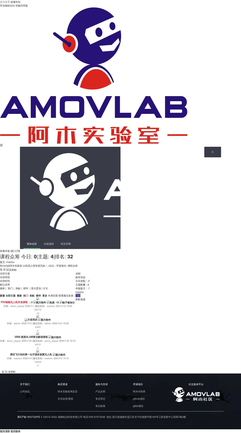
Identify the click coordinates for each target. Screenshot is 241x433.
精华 (25, 288)
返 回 (3, 269)
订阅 (17, 251)
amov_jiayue (51, 340)
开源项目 (61, 265)
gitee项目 (138, 406)
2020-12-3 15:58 (60, 323)
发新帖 (12, 371)
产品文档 (100, 391)
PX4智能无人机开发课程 (14, 302)
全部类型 (5, 277)
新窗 (45, 288)
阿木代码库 (139, 391)
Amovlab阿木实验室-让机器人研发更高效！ (24, 265)
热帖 (18, 288)
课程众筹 (10, 256)
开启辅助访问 (7, 5)
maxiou (10, 262)
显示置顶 (36, 288)
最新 (2, 288)
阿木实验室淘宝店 (67, 391)
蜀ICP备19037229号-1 (29, 417)
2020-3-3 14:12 (61, 358)
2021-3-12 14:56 (64, 306)
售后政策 (100, 406)
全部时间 (5, 281)
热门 (10, 288)
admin (47, 323)
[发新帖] (11, 269)
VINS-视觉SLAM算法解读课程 (31, 337)
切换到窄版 (22, 5)
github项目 (139, 398)
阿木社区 (32, 243)
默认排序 (5, 284)
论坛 (51, 265)
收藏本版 (7, 251)
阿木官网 (66, 243)
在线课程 (49, 243)
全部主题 (5, 273)
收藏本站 (15, 2)
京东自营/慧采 (65, 398)
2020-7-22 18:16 (67, 340)
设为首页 (5, 2)
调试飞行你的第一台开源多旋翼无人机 (31, 354)
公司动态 (25, 391)
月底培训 (32, 319)
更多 (44, 295)
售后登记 (100, 398)
